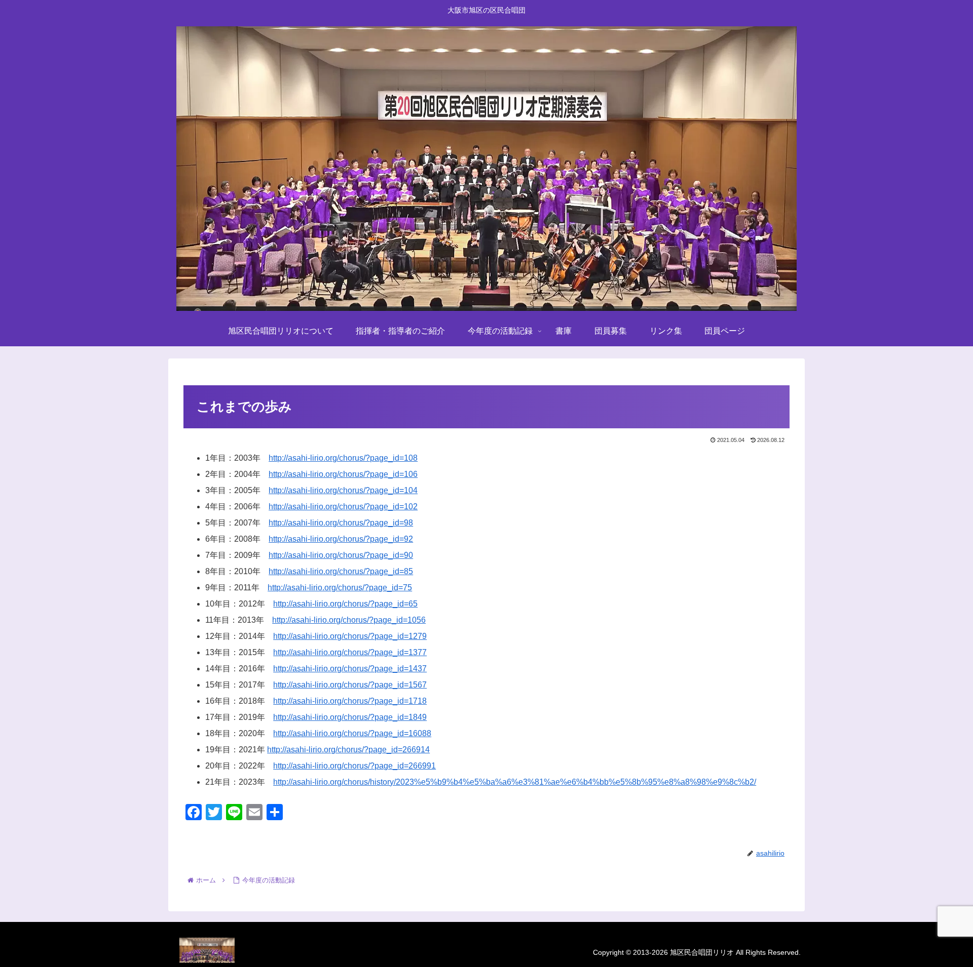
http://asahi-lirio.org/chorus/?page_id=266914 (348, 749)
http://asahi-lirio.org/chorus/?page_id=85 (341, 571)
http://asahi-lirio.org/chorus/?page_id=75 (340, 587)
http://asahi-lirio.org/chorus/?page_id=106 (343, 474)
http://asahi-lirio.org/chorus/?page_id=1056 (349, 620)
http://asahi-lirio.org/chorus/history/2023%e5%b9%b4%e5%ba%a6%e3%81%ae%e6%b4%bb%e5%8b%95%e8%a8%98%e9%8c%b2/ (514, 782)
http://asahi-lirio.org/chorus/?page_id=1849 (350, 717)
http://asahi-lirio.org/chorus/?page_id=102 (343, 506)
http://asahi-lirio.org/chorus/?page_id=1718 (350, 701)
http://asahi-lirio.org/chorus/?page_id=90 (341, 555)
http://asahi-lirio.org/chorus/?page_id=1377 (350, 652)
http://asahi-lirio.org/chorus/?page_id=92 (341, 539)
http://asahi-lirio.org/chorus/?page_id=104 (343, 490)
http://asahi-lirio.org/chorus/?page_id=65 (345, 603)
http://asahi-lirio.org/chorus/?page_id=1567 (350, 684)
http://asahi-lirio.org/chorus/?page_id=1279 (350, 636)
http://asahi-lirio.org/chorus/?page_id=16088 (352, 733)
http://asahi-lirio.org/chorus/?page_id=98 (341, 522)
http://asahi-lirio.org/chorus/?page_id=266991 (354, 765)
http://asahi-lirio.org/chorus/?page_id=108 (343, 458)
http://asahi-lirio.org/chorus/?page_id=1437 (350, 668)
